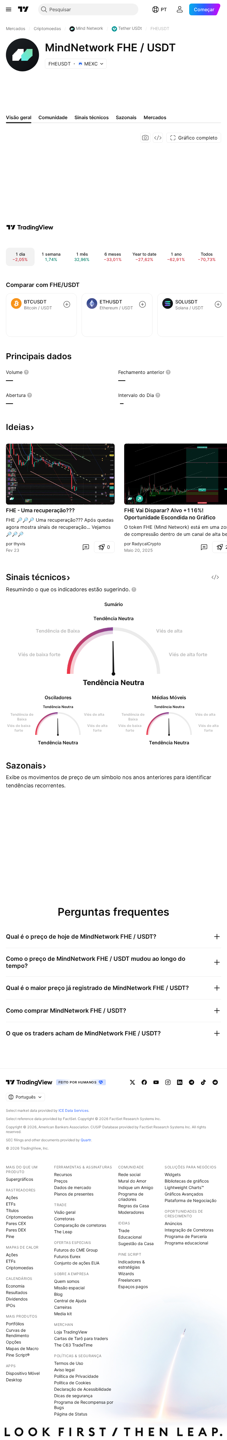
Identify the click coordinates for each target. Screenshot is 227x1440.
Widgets (173, 1174)
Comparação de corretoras (80, 1225)
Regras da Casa (133, 1205)
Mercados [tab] (155, 117)
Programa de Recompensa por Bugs (83, 1405)
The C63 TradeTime (73, 1344)
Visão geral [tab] (18, 117)
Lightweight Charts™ (184, 1187)
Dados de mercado (72, 1187)
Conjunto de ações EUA (76, 1262)
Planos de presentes (73, 1193)
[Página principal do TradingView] (23, 9)
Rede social (129, 1174)
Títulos (12, 1210)
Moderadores (131, 1212)
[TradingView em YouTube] (156, 1082)
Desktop (14, 1379)
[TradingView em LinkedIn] (180, 1082)
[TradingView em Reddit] (215, 1082)
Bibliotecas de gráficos (187, 1180)
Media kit (63, 1313)
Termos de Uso (68, 1363)
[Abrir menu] (8, 9)
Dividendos (16, 1298)
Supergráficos (19, 1179)
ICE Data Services (73, 1110)
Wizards (126, 1273)
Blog (58, 1294)
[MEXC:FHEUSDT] (130, 498)
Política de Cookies (72, 1382)
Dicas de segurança (73, 1395)
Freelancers (129, 1280)
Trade (123, 1230)
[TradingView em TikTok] (203, 1082)
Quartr (86, 1140)
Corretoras (64, 1218)
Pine (10, 1236)
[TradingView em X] (132, 1082)
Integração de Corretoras (189, 1229)
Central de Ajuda (70, 1300)
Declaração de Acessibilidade (82, 1389)
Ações (12, 1197)
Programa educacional (186, 1242)
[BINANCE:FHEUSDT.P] (11, 498)
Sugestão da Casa (136, 1243)
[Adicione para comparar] (67, 304)
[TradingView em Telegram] (191, 1082)
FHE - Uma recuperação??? (40, 510)
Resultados (16, 1292)
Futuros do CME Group (76, 1249)
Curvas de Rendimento (17, 1333)
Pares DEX (16, 1229)
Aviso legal (64, 1369)
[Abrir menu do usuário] (180, 9)
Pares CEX (16, 1223)
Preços (60, 1180)
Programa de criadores (130, 1196)
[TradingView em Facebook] (144, 1082)
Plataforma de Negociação (190, 1200)
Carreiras (63, 1307)
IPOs (10, 1305)
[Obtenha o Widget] (158, 138)
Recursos (63, 1174)
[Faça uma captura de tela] (145, 138)
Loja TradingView (70, 1331)
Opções (13, 1341)
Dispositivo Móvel (23, 1373)
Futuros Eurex (67, 1256)
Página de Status (70, 1413)
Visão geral (64, 1212)
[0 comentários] (86, 547)
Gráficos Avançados (184, 1193)
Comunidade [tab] (52, 117)
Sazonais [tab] (126, 117)
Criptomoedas (19, 1216)
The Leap (63, 1231)
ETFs (10, 1203)
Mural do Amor (132, 1180)
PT (164, 9)
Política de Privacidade (76, 1376)
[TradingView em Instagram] (168, 1082)
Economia (15, 1285)
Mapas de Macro (22, 1348)
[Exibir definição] (26, 372)
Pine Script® (18, 1354)
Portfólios (15, 1323)
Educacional (130, 1236)
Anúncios (173, 1223)
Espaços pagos (133, 1286)
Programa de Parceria (186, 1236)
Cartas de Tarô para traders (81, 1338)
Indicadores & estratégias (131, 1264)
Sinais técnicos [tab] (91, 117)
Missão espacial (69, 1287)
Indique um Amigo (135, 1187)
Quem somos (66, 1281)
